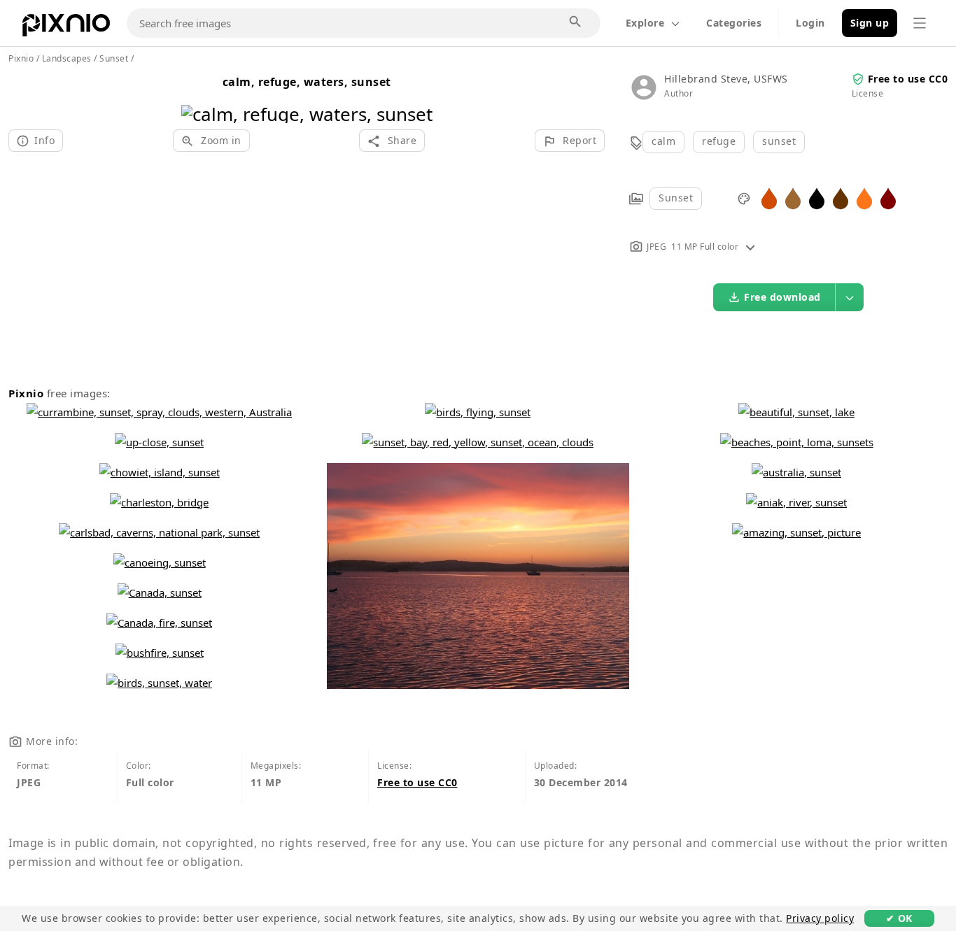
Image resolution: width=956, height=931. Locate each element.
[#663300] (840, 197)
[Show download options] (850, 297)
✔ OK (899, 918)
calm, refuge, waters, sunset (307, 82)
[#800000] (888, 197)
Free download (782, 297)
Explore (645, 22)
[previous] (197, 96)
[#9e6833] (793, 197)
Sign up (870, 22)
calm (663, 141)
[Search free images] (576, 22)
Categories (733, 22)
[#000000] (817, 197)
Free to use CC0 (908, 78)
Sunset (676, 197)
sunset (779, 141)
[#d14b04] (769, 197)
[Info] (750, 247)
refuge (719, 141)
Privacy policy (820, 918)
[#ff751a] (864, 197)
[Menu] (920, 23)
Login (810, 22)
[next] (417, 96)
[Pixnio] (66, 28)
